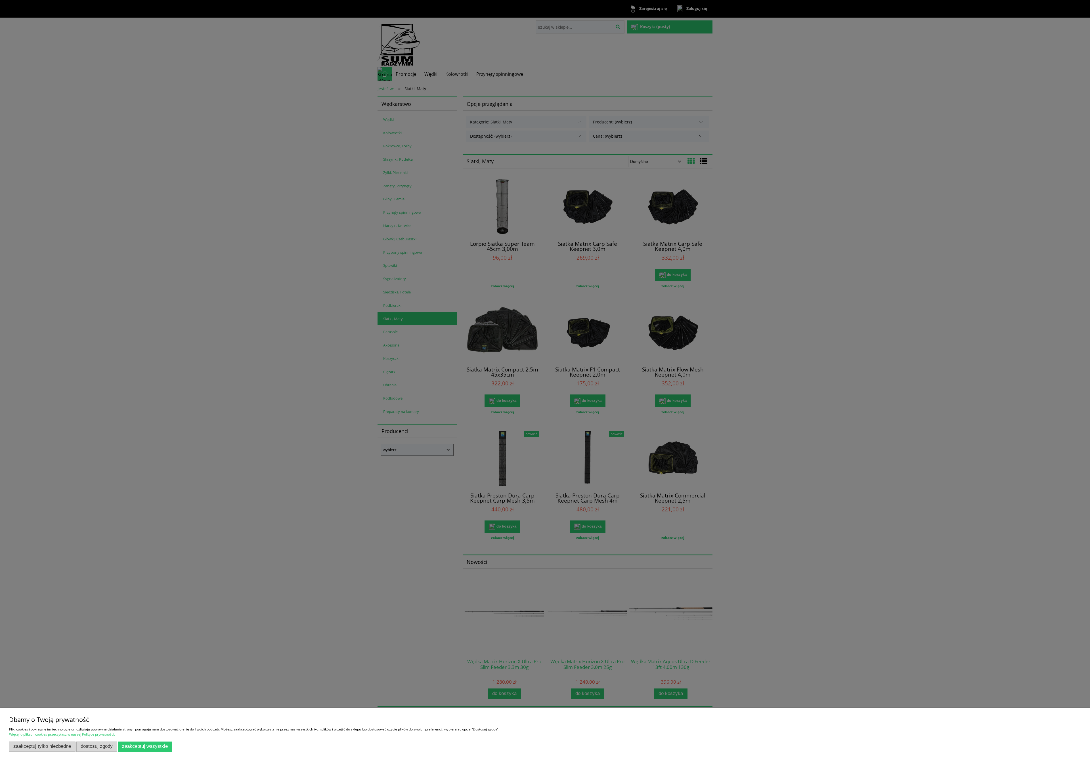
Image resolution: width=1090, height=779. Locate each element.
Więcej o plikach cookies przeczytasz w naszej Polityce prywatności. (62, 734)
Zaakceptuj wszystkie (145, 746)
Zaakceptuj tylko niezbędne (42, 746)
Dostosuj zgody (97, 746)
